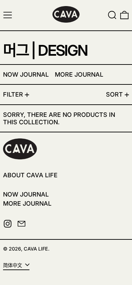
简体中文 (13, 265)
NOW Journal (26, 194)
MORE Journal (27, 203)
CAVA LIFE (36, 249)
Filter (13, 94)
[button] (112, 15)
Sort (114, 94)
